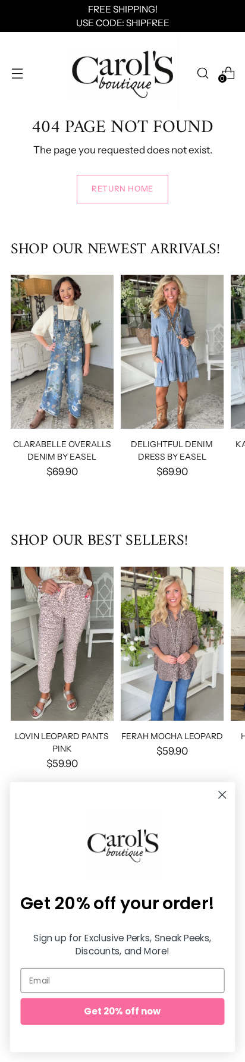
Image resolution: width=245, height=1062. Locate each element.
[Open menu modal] (17, 73)
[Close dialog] (222, 794)
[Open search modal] (202, 73)
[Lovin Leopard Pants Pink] (62, 644)
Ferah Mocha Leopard (172, 736)
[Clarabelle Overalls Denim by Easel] (62, 352)
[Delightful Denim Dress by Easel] (172, 352)
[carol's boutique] (122, 73)
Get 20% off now (122, 1011)
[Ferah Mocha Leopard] (172, 644)
